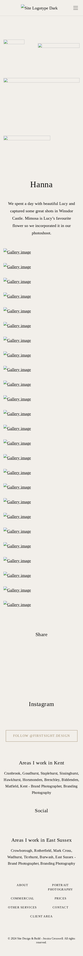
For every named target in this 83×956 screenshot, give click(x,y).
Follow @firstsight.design (41, 736)
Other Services (22, 907)
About (22, 885)
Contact (60, 907)
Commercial (22, 898)
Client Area (41, 916)
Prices (61, 898)
